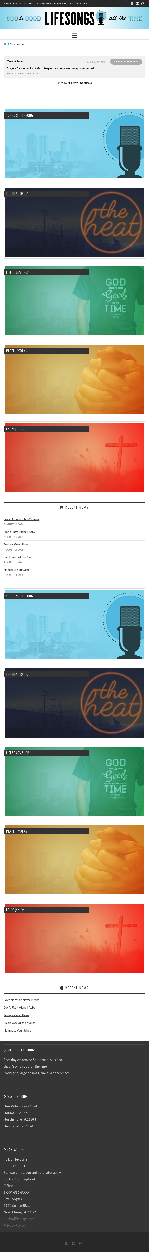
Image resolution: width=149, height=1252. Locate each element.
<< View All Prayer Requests (74, 82)
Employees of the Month (19, 557)
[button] (74, 36)
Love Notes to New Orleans (21, 519)
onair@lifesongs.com (19, 1219)
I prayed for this (126, 61)
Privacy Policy (14, 1225)
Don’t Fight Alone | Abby (19, 531)
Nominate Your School (18, 569)
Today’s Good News (16, 544)
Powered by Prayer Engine (18, 89)
